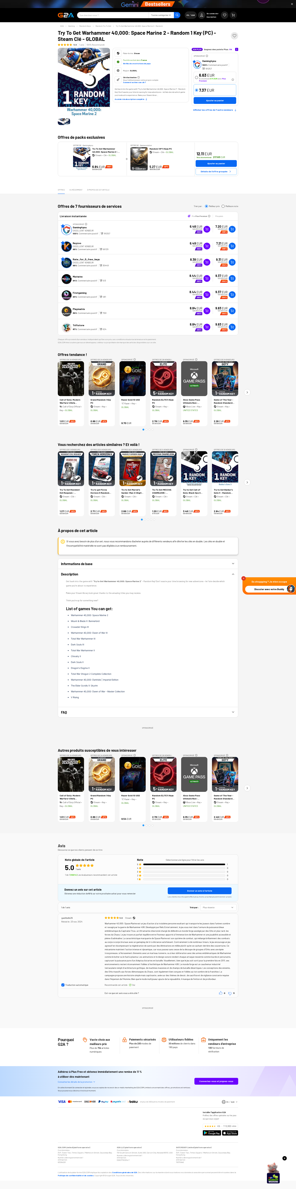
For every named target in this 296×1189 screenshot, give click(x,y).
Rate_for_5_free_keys (86, 259)
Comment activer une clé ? (134, 82)
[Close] (292, 4)
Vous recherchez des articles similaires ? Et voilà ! (99, 444)
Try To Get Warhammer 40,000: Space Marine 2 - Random (139, 26)
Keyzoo (77, 243)
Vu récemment (75, 190)
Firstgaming (79, 292)
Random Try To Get (103, 26)
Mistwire (78, 276)
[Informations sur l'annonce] (207, 56)
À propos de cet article (98, 190)
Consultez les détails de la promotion (75, 1081)
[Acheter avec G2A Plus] (207, 229)
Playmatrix (79, 308)
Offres (61, 190)
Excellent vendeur (83, 230)
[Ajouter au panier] (232, 229)
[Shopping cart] (233, 15)
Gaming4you (209, 60)
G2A (62, 26)
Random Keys (85, 26)
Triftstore (78, 325)
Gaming (71, 26)
